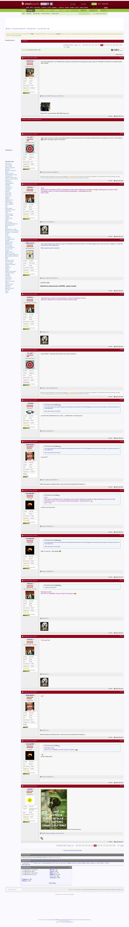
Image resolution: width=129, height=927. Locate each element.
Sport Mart (8, 267)
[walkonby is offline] (30, 72)
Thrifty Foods (8, 278)
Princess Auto (8, 249)
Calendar (28, 13)
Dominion (7, 180)
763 (96, 45)
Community (36, 13)
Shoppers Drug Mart (10, 264)
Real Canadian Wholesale (11, 256)
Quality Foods (8, 251)
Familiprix (7, 184)
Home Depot (8, 201)
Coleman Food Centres (11, 177)
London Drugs (8, 218)
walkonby (30, 61)
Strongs (7, 270)
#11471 (121, 580)
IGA (6, 207)
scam (97, 863)
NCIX (6, 235)
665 (87, 45)
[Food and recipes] (99, 7)
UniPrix (7, 282)
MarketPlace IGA (9, 225)
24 (30, 88)
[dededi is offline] (30, 800)
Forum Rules (52, 883)
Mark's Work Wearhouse (11, 223)
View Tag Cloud (26, 864)
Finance (67, 7)
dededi (53, 172)
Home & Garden (84, 7)
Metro (6, 228)
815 (114, 45)
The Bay (7, 274)
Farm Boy (7, 186)
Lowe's (7, 221)
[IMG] (51, 873)
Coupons (43, 7)
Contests (61, 7)
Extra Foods (8, 181)
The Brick (7, 275)
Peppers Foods (9, 242)
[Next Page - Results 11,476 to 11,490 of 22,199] (64, 47)
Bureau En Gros (9, 173)
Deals (31, 7)
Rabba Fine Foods (9, 253)
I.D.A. (6, 205)
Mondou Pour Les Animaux (12, 230)
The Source (8, 277)
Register (105, 4)
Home (27, 7)
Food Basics (8, 188)
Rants (77, 7)
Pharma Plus (8, 244)
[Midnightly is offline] (30, 456)
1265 (120, 45)
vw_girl (30, 137)
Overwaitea (8, 237)
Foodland (7, 190)
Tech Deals (37, 7)
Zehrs (6, 291)
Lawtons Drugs (9, 214)
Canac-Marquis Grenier (11, 174)
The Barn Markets (9, 272)
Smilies (52, 871)
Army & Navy (8, 166)
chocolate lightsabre (47, 863)
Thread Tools (119, 54)
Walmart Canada (9, 288)
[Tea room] (94, 7)
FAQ (23, 13)
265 (84, 45)
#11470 (121, 535)
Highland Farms (9, 200)
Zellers (7, 292)
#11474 (121, 740)
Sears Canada (8, 263)
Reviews (72, 7)
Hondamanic (52, 833)
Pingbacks (25, 879)
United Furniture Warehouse (9, 284)
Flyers (49, 7)
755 (93, 45)
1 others (58, 95)
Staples (7, 268)
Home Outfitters (9, 204)
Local (93, 10)
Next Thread (77, 850)
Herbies (7, 198)
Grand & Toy (8, 195)
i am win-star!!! (62, 863)
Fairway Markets (9, 183)
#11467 (121, 399)
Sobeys (7, 265)
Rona (6, 258)
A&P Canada (8, 165)
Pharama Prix (8, 243)
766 (105, 45)
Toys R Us (8, 280)
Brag (83, 10)
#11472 (121, 636)
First (77, 45)
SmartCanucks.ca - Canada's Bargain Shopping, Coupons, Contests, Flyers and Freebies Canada (94, 889)
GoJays (47, 388)
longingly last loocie (72, 863)
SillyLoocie (44, 95)
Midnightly (30, 445)
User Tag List (24, 40)
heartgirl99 (30, 493)
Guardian (7, 197)
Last (67, 47)
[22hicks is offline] (30, 198)
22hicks (52, 95)
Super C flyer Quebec (10, 271)
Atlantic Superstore (10, 167)
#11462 (121, 133)
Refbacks (24, 880)
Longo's (7, 219)
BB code (52, 869)
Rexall (6, 257)
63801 (118, 50)
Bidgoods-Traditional (10, 170)
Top (69, 10)
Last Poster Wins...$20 (34, 50)
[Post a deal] (106, 7)
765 (102, 45)
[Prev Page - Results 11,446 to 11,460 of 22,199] (80, 45)
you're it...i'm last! (104, 863)
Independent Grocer (10, 209)
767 (108, 45)
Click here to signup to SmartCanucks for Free (32, 119)
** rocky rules (25, 863)
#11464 (121, 239)
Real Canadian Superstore (11, 254)
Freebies (55, 7)
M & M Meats (8, 222)
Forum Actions (46, 13)
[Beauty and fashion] (96, 7)
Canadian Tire (8, 176)
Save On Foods (9, 261)
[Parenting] (101, 7)
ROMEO (49, 95)
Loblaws (7, 216)
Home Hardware (9, 202)
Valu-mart (7, 287)
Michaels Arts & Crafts (11, 229)
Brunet (7, 172)
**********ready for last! (35, 863)
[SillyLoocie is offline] (30, 254)
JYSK (6, 212)
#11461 (121, 57)
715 (90, 45)
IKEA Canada (8, 208)
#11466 (121, 349)
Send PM (110, 116)
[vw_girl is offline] (30, 148)
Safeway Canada (9, 260)
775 (111, 45)
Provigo (7, 250)
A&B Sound (8, 163)
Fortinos (7, 191)
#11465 (121, 293)
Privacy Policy (118, 889)
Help (99, 4)
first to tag (55, 863)
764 (99, 45)
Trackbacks (53, 877)
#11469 (121, 490)
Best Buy (7, 169)
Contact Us (71, 889)
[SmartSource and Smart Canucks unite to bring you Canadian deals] (12, 154)
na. (95, 863)
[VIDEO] (52, 874)
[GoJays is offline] (30, 412)
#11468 (121, 441)
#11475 (121, 785)
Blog (24, 10)
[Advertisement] (54, 126)
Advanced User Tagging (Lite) (55, 919)
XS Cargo (7, 289)
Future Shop (8, 193)
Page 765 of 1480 (69, 45)
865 (117, 45)
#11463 (121, 183)
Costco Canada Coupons (11, 179)
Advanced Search (100, 13)
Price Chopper (8, 246)
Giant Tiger (8, 194)
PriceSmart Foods (9, 247)
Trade (104, 10)
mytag (91, 863)
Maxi (6, 226)
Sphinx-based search (69, 922)
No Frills (7, 236)
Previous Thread (68, 850)
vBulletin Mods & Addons (67, 919)
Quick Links (55, 13)
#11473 (121, 691)
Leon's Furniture (9, 215)
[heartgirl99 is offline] (30, 505)
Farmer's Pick (8, 187)
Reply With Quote (119, 116)
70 (30, 471)
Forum (30, 10)
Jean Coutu (8, 211)
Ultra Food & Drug (9, 281)
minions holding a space (83, 863)
